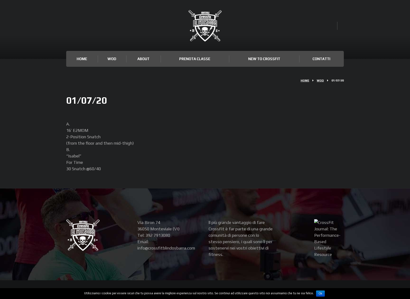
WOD (320, 80)
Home (82, 59)
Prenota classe (194, 59)
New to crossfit (264, 59)
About (143, 59)
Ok (320, 293)
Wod (111, 59)
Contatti (321, 59)
